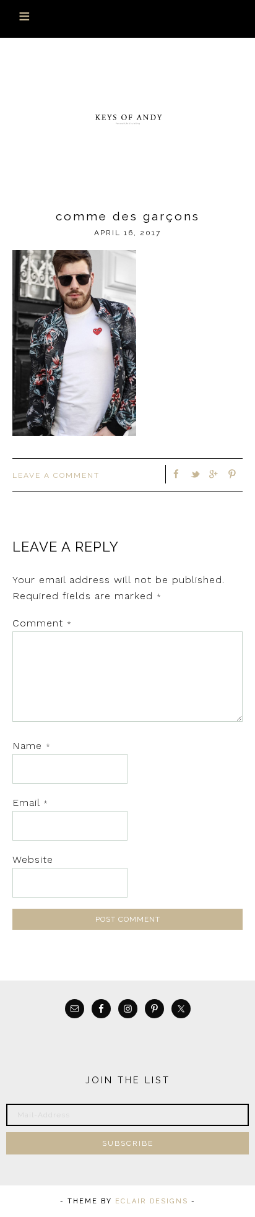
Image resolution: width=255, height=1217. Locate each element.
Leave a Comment (56, 475)
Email (30, 802)
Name (31, 745)
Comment (42, 623)
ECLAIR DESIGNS (151, 1201)
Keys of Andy (128, 118)
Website (32, 859)
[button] (127, 19)
